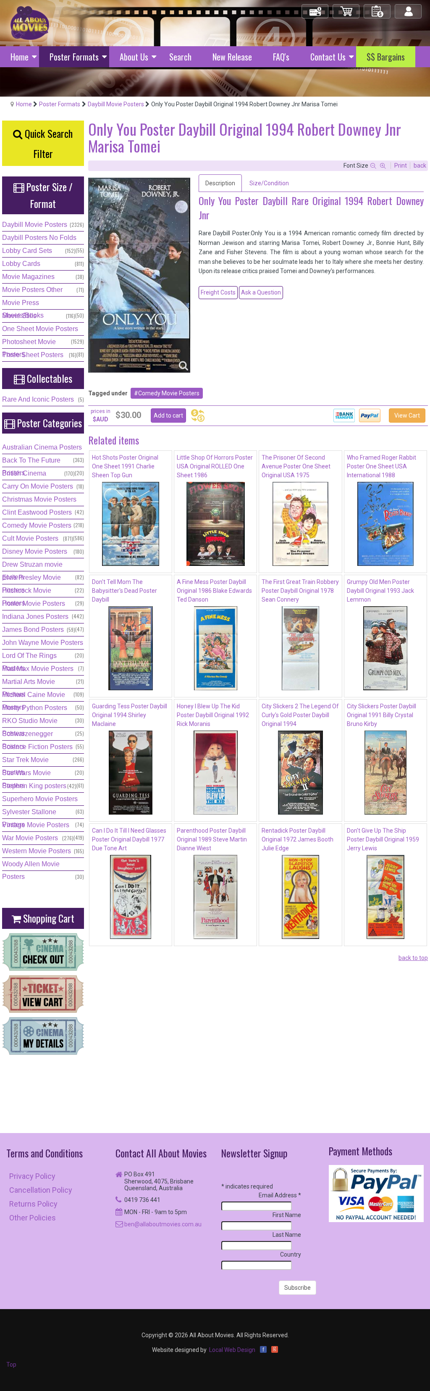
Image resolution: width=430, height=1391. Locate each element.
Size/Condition (269, 183)
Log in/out (408, 8)
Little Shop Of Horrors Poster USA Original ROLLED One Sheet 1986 (215, 466)
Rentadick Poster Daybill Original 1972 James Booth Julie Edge (297, 839)
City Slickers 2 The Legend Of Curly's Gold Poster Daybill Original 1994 (300, 715)
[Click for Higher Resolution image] (139, 275)
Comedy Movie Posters (168, 393)
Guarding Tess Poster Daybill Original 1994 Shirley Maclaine (129, 715)
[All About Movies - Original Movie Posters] (29, 22)
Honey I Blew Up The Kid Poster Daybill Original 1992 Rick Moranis (213, 715)
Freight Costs (218, 292)
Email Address (280, 1195)
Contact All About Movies (161, 1153)
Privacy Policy (32, 1176)
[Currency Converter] (198, 415)
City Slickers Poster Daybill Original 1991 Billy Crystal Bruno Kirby (381, 715)
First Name (287, 1215)
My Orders (377, 8)
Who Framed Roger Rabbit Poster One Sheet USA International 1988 (381, 466)
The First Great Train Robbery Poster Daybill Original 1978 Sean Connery (300, 590)
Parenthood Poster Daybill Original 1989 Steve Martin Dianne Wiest (212, 839)
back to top (413, 958)
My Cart (346, 8)
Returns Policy (33, 1203)
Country (290, 1254)
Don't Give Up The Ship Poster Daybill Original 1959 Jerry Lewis (383, 839)
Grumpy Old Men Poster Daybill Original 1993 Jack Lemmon (380, 590)
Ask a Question (261, 292)
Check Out (315, 8)
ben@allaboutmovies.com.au (163, 1224)
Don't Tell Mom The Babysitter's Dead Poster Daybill (124, 590)
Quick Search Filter (47, 143)
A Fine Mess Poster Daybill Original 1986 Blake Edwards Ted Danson (214, 590)
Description (220, 183)
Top (11, 1364)
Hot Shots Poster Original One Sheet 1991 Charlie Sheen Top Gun (125, 466)
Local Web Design (232, 1349)
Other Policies (32, 1217)
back (420, 165)
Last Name (287, 1234)
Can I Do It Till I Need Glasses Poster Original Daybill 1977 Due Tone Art (129, 839)
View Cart (407, 415)
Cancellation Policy (40, 1190)
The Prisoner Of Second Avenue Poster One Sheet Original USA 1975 (296, 466)
